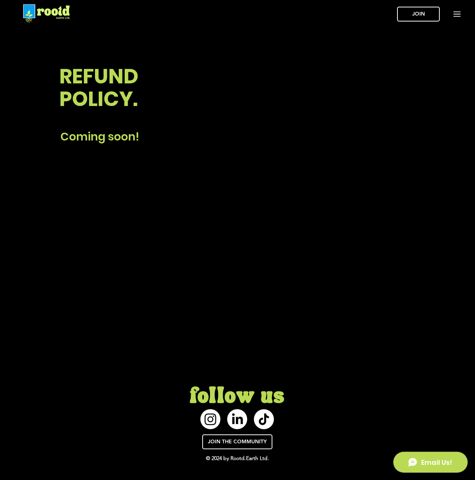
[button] (457, 14)
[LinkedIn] (237, 419)
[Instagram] (210, 419)
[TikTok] (264, 419)
